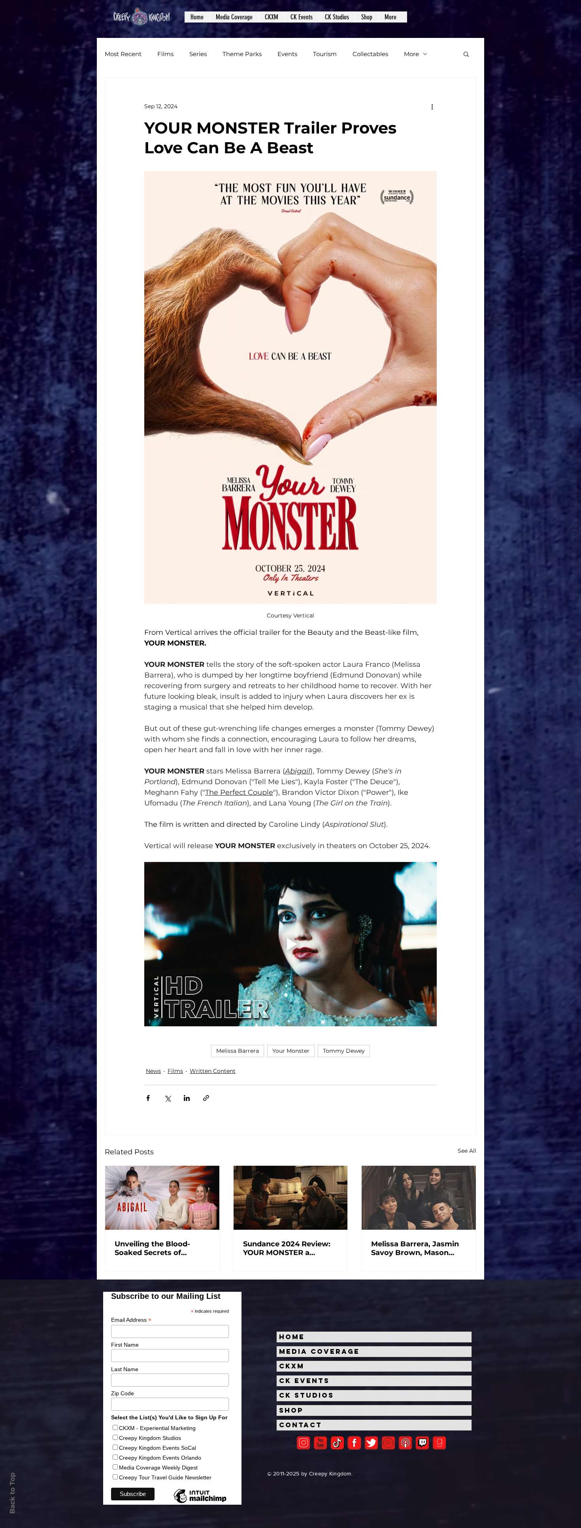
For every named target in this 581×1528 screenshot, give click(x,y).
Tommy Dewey (344, 1050)
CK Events (304, 1380)
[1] (337, 1443)
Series (198, 54)
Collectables (370, 54)
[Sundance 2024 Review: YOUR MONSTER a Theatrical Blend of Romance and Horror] (291, 1198)
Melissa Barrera (237, 1050)
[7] (405, 1443)
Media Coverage (319, 1351)
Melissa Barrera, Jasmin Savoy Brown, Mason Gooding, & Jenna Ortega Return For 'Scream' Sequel (417, 1248)
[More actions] (432, 106)
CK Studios (306, 1395)
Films (165, 54)
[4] (371, 1443)
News (153, 1070)
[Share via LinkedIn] (187, 1098)
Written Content (213, 1070)
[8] (422, 1443)
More (411, 54)
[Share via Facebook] (148, 1098)
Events (287, 54)
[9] (439, 1443)
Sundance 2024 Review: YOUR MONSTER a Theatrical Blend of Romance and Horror (286, 1248)
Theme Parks (242, 54)
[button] (233, 17)
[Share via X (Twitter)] (167, 1098)
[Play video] (290, 944)
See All (467, 1150)
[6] (388, 1443)
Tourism (325, 54)
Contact (300, 1425)
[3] (354, 1443)
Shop (291, 1410)
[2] (303, 1443)
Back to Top (12, 1493)
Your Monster (290, 1050)
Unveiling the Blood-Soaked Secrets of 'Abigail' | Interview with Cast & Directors (159, 1248)
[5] (320, 1443)
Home (292, 1336)
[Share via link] (206, 1098)
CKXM (291, 1366)
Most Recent (123, 54)
